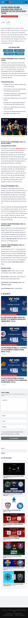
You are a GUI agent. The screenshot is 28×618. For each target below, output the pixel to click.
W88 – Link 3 (10, 54)
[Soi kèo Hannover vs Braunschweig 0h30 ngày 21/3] (14, 492)
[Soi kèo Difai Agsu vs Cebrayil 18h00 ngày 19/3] (14, 523)
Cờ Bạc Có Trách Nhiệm (20, 615)
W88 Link (3, 34)
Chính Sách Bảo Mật (17, 613)
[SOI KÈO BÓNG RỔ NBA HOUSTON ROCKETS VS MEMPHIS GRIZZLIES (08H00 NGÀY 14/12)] (14, 305)
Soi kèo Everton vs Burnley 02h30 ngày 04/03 (12, 556)
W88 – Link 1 (9, 50)
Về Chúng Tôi (9, 613)
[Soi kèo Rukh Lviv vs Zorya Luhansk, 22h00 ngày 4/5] (14, 475)
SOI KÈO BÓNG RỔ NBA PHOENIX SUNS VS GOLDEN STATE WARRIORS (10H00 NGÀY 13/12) (14, 380)
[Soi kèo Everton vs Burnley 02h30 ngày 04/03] (14, 554)
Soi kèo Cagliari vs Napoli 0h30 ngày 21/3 (11, 511)
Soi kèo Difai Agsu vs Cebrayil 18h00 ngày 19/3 (13, 525)
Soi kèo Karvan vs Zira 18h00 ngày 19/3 (11, 539)
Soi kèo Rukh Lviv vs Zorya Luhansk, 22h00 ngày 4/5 (13, 477)
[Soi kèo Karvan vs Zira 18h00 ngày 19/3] (14, 537)
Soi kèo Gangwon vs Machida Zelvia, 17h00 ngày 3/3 (13, 568)
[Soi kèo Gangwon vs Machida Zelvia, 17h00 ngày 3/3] (14, 566)
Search (3, 448)
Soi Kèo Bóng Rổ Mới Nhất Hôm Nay (10, 16)
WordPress (20, 610)
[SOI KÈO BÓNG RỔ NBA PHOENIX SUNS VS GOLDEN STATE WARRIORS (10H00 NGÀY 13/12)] (14, 366)
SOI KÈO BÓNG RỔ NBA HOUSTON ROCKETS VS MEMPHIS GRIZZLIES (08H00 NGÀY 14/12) (13, 319)
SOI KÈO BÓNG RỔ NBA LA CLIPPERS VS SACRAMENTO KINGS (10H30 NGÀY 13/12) (14, 350)
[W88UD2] (9, 2)
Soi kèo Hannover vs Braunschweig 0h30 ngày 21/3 (12, 494)
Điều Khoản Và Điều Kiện (8, 615)
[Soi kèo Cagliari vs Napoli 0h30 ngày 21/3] (14, 509)
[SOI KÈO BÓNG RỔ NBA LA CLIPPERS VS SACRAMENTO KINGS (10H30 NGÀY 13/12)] (14, 336)
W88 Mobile (20, 54)
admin (8, 22)
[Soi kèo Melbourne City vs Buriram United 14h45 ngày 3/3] (14, 582)
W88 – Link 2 (20, 50)
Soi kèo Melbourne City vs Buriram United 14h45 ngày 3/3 (13, 584)
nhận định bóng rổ (20, 148)
